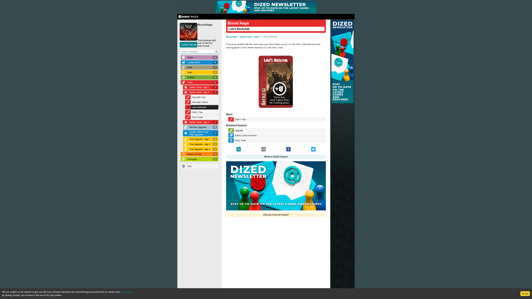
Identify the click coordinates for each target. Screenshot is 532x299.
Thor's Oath (197, 117)
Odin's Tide (197, 112)
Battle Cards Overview (246, 135)
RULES (194, 16)
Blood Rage (205, 24)
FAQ (189, 166)
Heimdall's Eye (199, 97)
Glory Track (240, 140)
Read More (126, 292)
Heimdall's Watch (200, 102)
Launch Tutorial (189, 44)
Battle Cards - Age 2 (250, 36)
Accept (525, 293)
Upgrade (239, 130)
